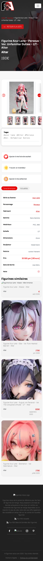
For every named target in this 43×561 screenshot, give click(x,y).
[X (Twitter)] (18, 531)
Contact (27, 541)
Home (3, 18)
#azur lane (9, 135)
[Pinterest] (33, 531)
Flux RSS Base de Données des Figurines (23, 522)
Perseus (37, 205)
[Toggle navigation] (38, 5)
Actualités (17, 541)
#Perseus (29, 135)
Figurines (10, 18)
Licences (31, 538)
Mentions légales (11, 558)
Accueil (11, 538)
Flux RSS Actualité (23, 519)
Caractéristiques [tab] (9, 188)
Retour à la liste (14, 26)
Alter (38, 211)
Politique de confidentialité (29, 558)
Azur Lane (36, 198)
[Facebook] (9, 531)
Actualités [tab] (24, 188)
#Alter (20, 135)
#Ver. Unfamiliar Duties (17, 138)
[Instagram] (27, 531)
